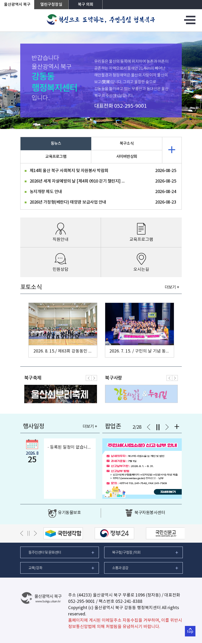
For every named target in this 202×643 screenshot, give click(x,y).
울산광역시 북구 (17, 4)
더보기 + (172, 287)
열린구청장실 (51, 4)
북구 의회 (85, 4)
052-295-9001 (130, 106)
